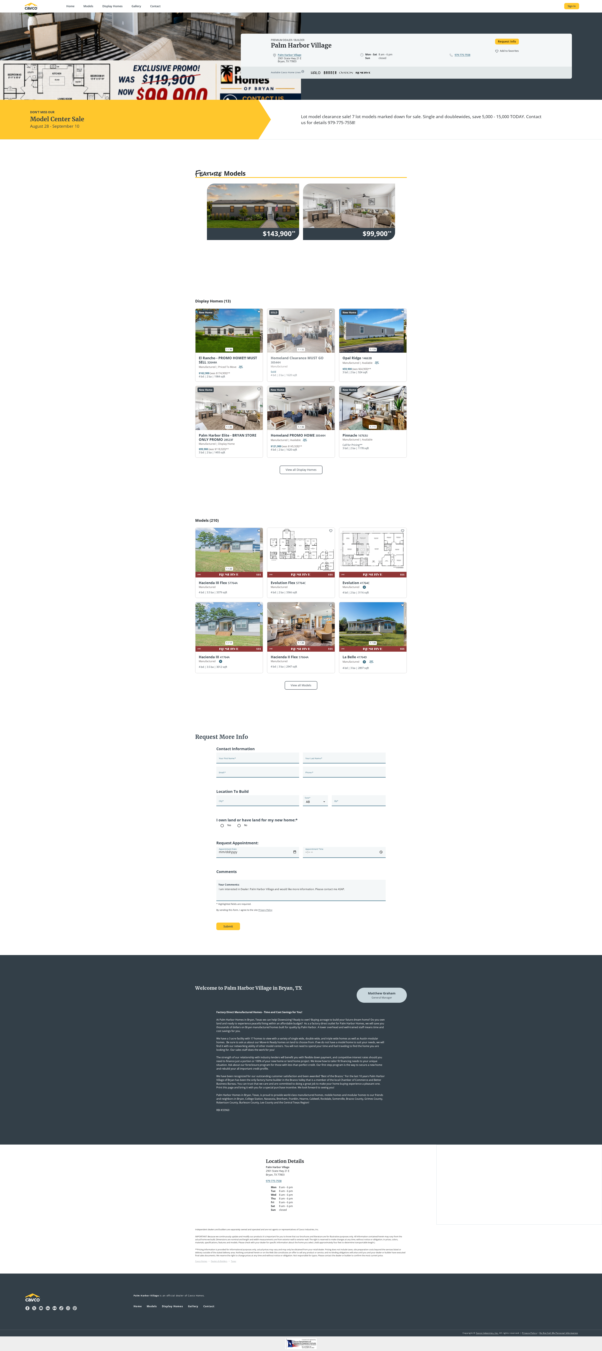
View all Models (301, 685)
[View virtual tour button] (241, 367)
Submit (228, 926)
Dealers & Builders (219, 1261)
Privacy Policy (265, 909)
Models (88, 6)
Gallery (136, 6)
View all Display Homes (301, 470)
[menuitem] (70, 6)
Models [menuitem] (152, 1306)
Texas (233, 1261)
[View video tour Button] (364, 587)
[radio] (233, 826)
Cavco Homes (201, 1261)
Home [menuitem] (138, 1306)
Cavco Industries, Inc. (487, 1333)
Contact (155, 6)
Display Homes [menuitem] (172, 1306)
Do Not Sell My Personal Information (558, 1333)
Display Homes (112, 6)
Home (70, 6)
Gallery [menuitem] (193, 1306)
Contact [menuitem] (209, 1306)
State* (308, 798)
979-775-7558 (274, 1181)
